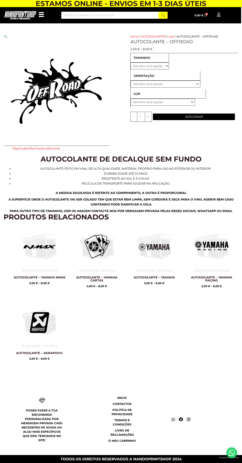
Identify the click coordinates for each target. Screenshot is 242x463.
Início (134, 36)
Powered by (228, 457)
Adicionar (194, 116)
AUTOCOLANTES (153, 36)
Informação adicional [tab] (44, 148)
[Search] (163, 15)
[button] (5, 36)
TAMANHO (142, 58)
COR (137, 94)
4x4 (171, 36)
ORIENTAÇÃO (144, 76)
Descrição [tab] (20, 148)
